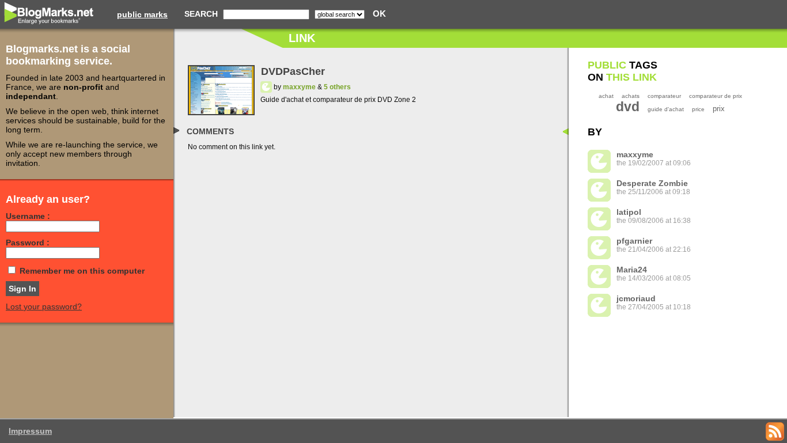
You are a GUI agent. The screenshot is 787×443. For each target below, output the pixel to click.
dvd (628, 106)
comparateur (664, 96)
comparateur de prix (715, 96)
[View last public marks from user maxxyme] (266, 87)
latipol (628, 212)
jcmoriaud (636, 298)
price (698, 109)
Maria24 (631, 269)
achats (631, 96)
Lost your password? (44, 306)
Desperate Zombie (652, 183)
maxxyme (299, 87)
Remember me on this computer (82, 270)
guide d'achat (666, 109)
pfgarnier (634, 240)
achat (606, 96)
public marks (142, 14)
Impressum (30, 431)
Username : (28, 216)
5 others (337, 87)
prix (719, 108)
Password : (28, 242)
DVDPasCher (293, 71)
